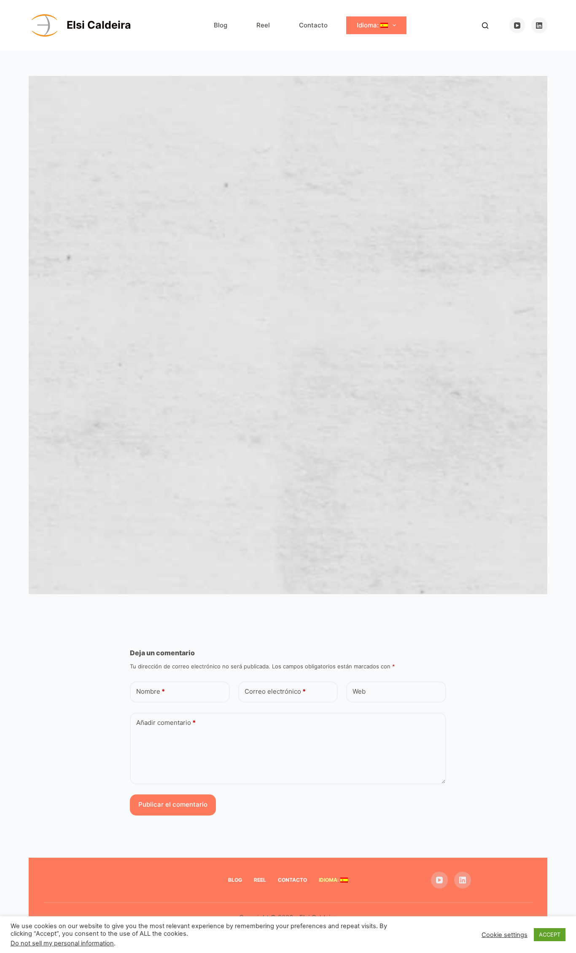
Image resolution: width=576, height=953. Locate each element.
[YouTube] (517, 25)
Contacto (313, 25)
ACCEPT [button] (549, 934)
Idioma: (368, 25)
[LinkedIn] (539, 25)
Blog (220, 25)
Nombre (150, 691)
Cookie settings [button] (505, 935)
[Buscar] (485, 25)
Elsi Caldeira (99, 25)
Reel (263, 25)
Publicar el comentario (172, 804)
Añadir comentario (166, 723)
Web (359, 691)
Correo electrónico (275, 691)
